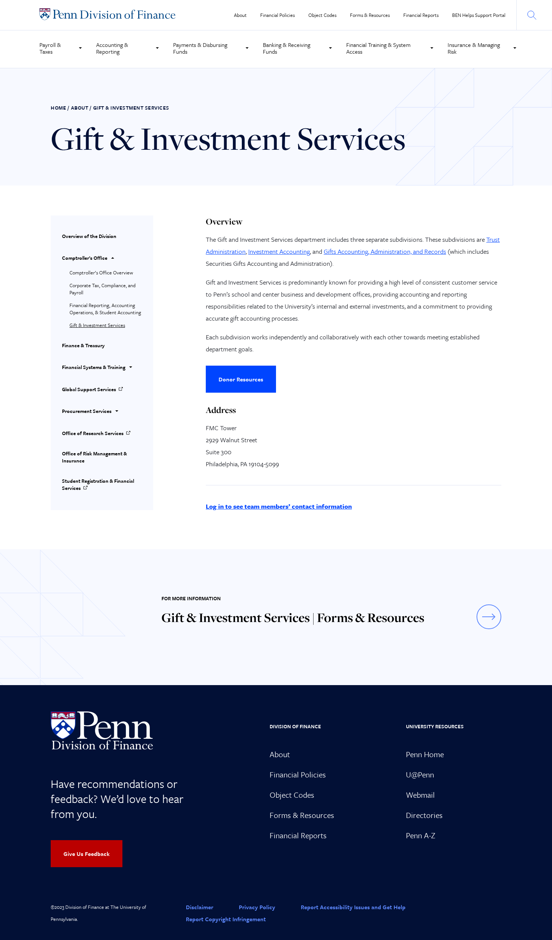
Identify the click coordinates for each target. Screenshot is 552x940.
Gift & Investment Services (97, 325)
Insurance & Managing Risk (474, 48)
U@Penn (420, 774)
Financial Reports (421, 15)
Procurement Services (87, 411)
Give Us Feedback (86, 854)
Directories (424, 815)
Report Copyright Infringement (226, 919)
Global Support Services (89, 389)
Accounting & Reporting (112, 48)
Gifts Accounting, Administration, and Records (385, 251)
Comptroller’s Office (84, 258)
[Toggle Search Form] (531, 15)
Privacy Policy (257, 907)
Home (58, 108)
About (240, 15)
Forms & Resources (370, 15)
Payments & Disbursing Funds (200, 48)
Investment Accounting (279, 251)
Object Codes (322, 15)
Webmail (420, 794)
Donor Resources (241, 379)
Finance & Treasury (83, 345)
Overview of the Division (89, 236)
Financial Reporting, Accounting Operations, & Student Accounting (105, 308)
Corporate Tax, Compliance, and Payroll (102, 289)
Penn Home (425, 754)
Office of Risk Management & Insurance (94, 457)
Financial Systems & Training (93, 367)
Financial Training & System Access (378, 48)
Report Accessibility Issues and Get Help (353, 907)
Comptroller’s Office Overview (101, 272)
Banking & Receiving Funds (286, 48)
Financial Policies (277, 15)
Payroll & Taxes (50, 48)
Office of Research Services (93, 433)
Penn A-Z (420, 835)
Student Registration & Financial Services (98, 484)
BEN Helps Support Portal (478, 15)
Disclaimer (199, 907)
